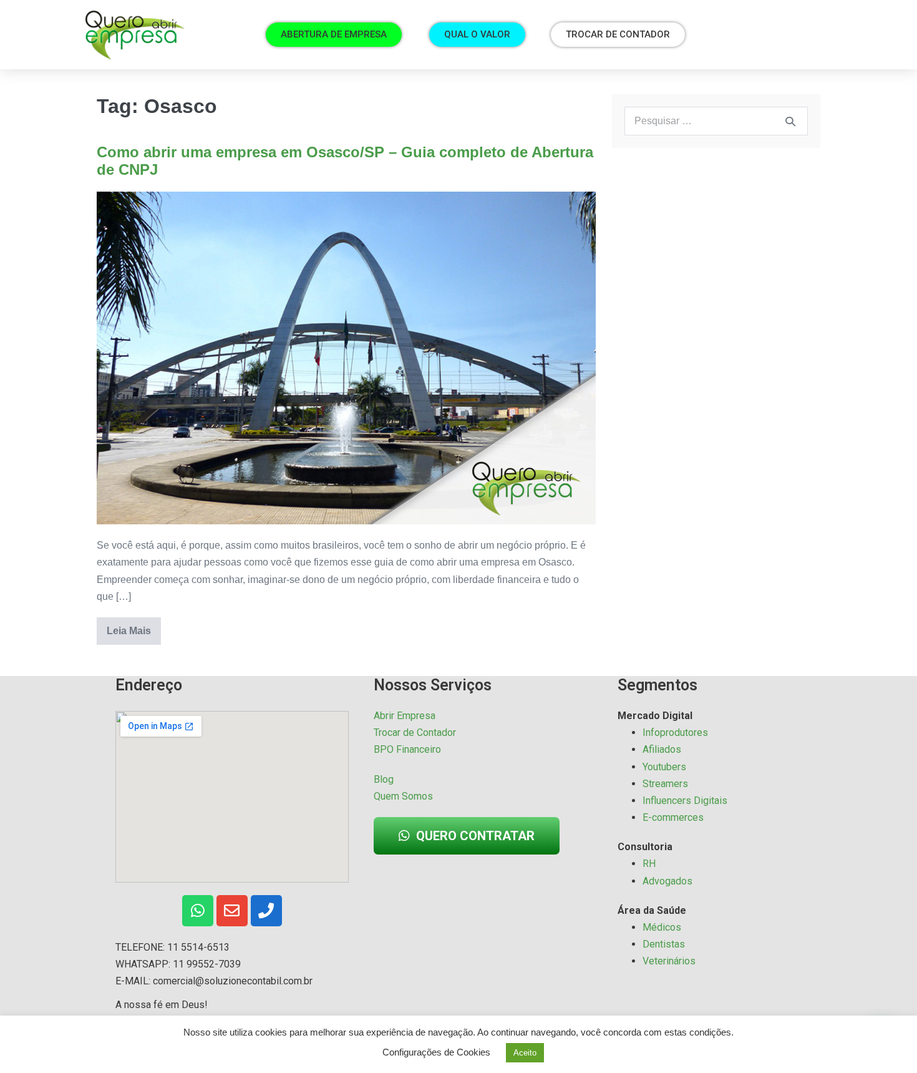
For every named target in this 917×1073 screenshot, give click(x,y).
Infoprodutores (675, 732)
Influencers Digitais (685, 800)
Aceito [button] (524, 1052)
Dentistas (664, 944)
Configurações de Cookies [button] (436, 1052)
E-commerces (673, 817)
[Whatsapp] (197, 910)
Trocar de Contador (415, 732)
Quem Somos (403, 796)
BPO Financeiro (407, 749)
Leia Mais (134, 626)
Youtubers (664, 767)
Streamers (665, 784)
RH (649, 864)
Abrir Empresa (404, 716)
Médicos (662, 927)
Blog (384, 779)
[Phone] (266, 910)
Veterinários (669, 961)
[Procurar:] (716, 120)
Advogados (667, 881)
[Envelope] (232, 910)
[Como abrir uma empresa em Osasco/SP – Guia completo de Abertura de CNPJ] (346, 358)
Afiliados (662, 749)
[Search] (790, 121)
